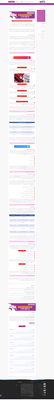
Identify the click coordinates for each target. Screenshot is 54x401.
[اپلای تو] (44, 6)
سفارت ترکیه (29, 52)
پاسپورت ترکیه (29, 111)
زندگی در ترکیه (28, 275)
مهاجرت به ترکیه (28, 143)
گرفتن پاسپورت (30, 255)
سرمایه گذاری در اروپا (33, 247)
